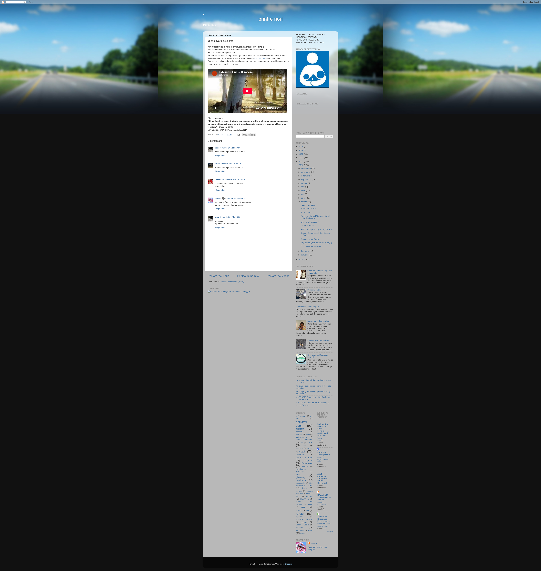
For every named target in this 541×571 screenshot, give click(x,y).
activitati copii (301, 423)
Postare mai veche (278, 275)
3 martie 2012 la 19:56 (230, 148)
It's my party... (307, 212)
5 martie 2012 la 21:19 (231, 164)
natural (309, 496)
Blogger (288, 564)
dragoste (308, 460)
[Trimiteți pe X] (249, 134)
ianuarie (305, 255)
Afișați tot (330, 531)
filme (298, 474)
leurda (298, 491)
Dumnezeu (306, 463)
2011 (301, 259)
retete (300, 513)
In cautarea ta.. (314, 290)
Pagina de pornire (248, 275)
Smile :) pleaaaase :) (310, 222)
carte (310, 442)
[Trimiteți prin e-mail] (243, 134)
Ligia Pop (322, 452)
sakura (218, 198)
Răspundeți (220, 155)
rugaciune (300, 517)
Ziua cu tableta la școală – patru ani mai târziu (324, 523)
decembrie (306, 168)
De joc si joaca (307, 226)
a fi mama (300, 416)
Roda (217, 164)
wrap (302, 533)
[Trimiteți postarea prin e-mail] (239, 134)
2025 (301, 147)
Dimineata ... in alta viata (318, 321)
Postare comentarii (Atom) (232, 282)
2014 (301, 158)
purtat (298, 511)
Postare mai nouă (218, 275)
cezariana (299, 448)
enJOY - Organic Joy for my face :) (316, 229)
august (304, 183)
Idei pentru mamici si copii (322, 426)
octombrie (306, 176)
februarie (305, 251)
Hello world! (322, 483)
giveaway (300, 477)
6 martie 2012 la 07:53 (235, 180)
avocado (299, 434)
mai (303, 194)
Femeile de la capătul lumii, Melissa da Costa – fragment (322, 435)
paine (310, 504)
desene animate (304, 457)
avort (308, 434)
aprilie (304, 198)
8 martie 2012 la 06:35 (235, 198)
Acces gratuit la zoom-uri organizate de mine (323, 458)
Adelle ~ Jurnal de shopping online (322, 477)
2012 (301, 165)
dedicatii (300, 454)
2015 (301, 154)
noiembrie (306, 172)
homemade (300, 483)
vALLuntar (300, 530)
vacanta (299, 527)
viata (310, 530)
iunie (303, 191)
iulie (303, 187)
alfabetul (299, 432)
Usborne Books (302, 525)
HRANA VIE (322, 495)
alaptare (300, 429)
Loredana (219, 180)
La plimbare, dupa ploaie (318, 340)
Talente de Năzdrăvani (322, 518)
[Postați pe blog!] (246, 134)
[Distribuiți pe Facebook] (251, 134)
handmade (301, 480)
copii (302, 451)
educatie (305, 467)
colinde (309, 448)
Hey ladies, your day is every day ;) (316, 243)
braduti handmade (304, 440)
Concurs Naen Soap (310, 239)
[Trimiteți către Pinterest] (254, 134)
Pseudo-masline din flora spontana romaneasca (324, 500)
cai (302, 443)
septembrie (306, 179)
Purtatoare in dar (308, 209)
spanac (304, 522)
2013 (301, 161)
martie (304, 202)
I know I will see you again (307, 307)
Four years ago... (308, 205)
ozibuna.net (259, 58)
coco (217, 148)
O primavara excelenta (311, 246)
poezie (304, 507)
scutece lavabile (304, 519)
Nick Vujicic (305, 499)
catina (305, 446)
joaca (304, 488)
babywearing (301, 437)
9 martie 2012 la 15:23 (230, 217)
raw (307, 511)
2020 (301, 150)
